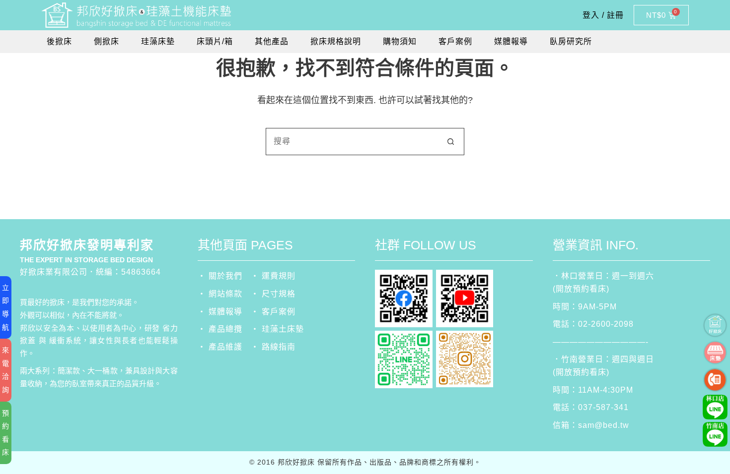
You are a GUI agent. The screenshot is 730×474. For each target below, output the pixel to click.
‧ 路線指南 (273, 347)
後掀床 (59, 41)
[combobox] (352, 141)
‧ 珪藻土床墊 (277, 329)
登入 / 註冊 (603, 15)
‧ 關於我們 (220, 276)
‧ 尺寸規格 (273, 294)
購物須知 (400, 41)
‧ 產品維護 (220, 347)
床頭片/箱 (215, 41)
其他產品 (272, 41)
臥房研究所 (571, 41)
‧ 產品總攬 (220, 329)
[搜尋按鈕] (451, 141)
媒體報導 (511, 41)
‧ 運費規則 (273, 276)
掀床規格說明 (335, 41)
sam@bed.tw (603, 425)
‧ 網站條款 (220, 294)
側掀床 (106, 41)
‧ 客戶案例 (273, 311)
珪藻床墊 (158, 41)
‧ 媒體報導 (220, 311)
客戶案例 (455, 41)
